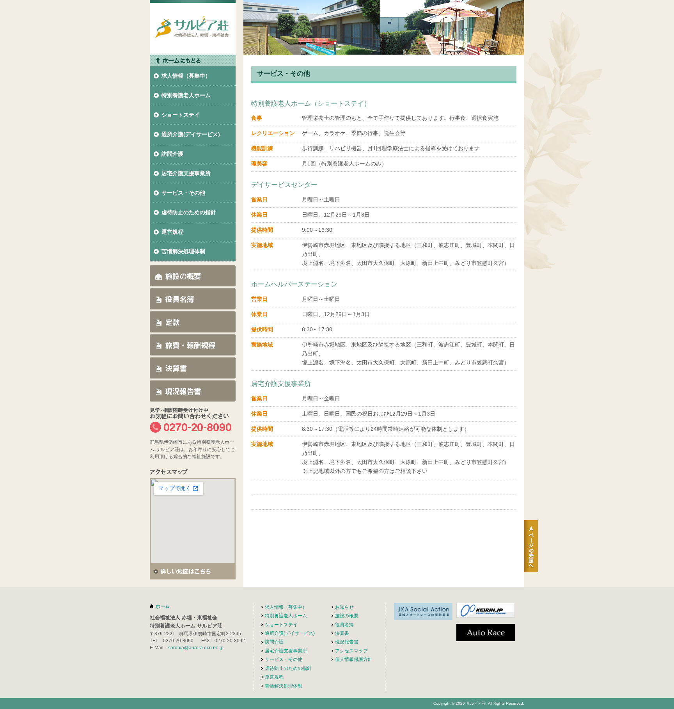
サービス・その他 (183, 193)
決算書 (342, 633)
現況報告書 (346, 642)
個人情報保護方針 (353, 659)
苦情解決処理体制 (183, 251)
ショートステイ (180, 115)
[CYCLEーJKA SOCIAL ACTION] (423, 615)
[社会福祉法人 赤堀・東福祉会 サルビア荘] (193, 50)
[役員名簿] (193, 305)
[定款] (193, 328)
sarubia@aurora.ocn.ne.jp (195, 647)
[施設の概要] (193, 282)
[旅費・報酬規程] (193, 351)
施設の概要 (346, 615)
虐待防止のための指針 (188, 212)
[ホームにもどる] (193, 62)
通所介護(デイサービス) (190, 134)
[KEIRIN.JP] (485, 613)
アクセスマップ (351, 651)
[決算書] (193, 374)
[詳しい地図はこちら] (193, 575)
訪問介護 (172, 154)
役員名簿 (344, 624)
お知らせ (344, 607)
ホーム (163, 606)
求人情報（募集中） (186, 76)
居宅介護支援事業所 (186, 173)
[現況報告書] (193, 397)
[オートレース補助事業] (485, 636)
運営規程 (172, 232)
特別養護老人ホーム (186, 95)
